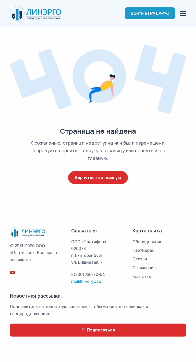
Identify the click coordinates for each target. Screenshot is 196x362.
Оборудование (147, 241)
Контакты (142, 276)
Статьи (139, 259)
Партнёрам (143, 250)
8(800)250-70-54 (88, 274)
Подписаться (101, 330)
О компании (144, 267)
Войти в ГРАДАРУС (150, 13)
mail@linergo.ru (86, 281)
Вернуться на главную (98, 177)
